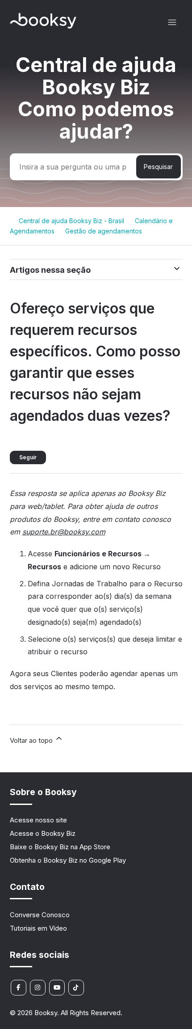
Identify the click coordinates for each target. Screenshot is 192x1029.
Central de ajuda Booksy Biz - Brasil (71, 220)
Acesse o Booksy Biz (42, 833)
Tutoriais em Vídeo (38, 928)
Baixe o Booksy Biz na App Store (60, 847)
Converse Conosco (40, 914)
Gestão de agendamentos (103, 231)
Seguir (28, 457)
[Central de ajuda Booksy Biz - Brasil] (43, 26)
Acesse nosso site (38, 820)
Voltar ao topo (32, 740)
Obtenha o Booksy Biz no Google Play (68, 860)
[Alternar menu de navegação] (172, 22)
